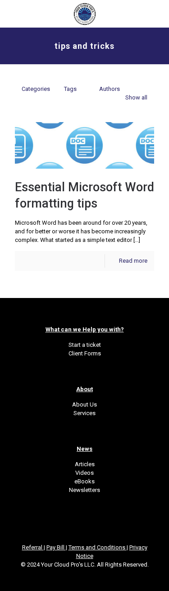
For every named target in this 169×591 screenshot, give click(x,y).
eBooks (84, 481)
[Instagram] (96, 577)
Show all (136, 97)
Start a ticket (85, 344)
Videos (84, 472)
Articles (85, 464)
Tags (70, 88)
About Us (84, 404)
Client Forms (85, 353)
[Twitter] (72, 577)
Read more (133, 260)
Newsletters (84, 490)
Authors (109, 88)
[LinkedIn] (84, 577)
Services (84, 413)
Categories (36, 88)
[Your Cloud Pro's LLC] (84, 13)
